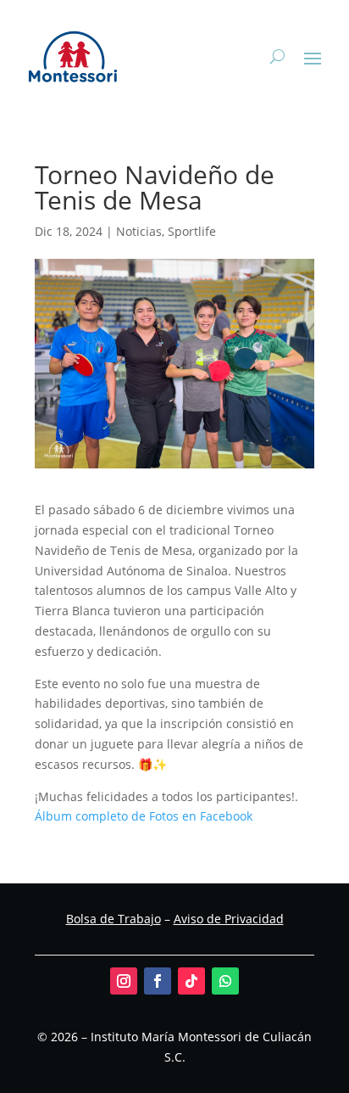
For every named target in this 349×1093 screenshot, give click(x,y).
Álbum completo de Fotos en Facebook (143, 816)
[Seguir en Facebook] (157, 981)
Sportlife (192, 231)
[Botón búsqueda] (277, 56)
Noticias (139, 231)
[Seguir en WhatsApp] (225, 981)
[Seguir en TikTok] (191, 981)
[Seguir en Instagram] (123, 981)
